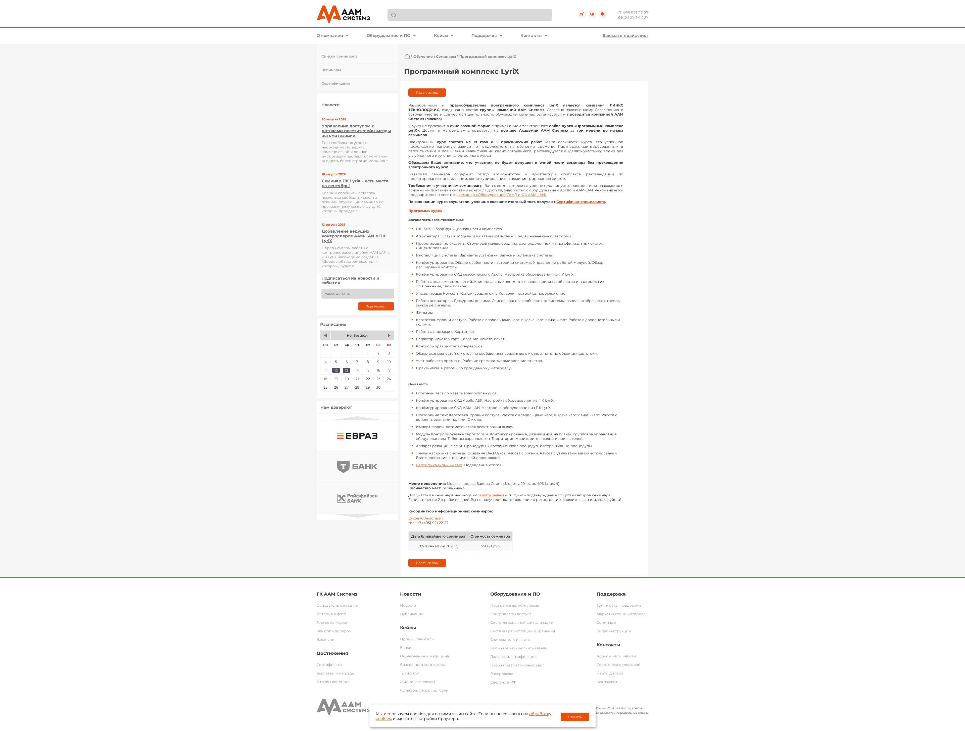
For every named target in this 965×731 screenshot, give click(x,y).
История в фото (331, 614)
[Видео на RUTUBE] (582, 14)
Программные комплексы (514, 605)
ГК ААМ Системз (337, 594)
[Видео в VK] (592, 14)
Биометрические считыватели (519, 648)
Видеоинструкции (614, 631)
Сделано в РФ (503, 682)
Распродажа (501, 673)
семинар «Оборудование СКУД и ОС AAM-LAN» (503, 194)
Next (357, 516)
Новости (410, 594)
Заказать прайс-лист (625, 35)
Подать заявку (427, 92)
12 (336, 370)
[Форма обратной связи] (603, 14)
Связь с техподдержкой (619, 664)
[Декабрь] (389, 335)
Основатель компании (337, 605)
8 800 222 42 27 (632, 17)
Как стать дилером (334, 631)
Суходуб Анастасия (426, 518)
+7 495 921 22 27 (632, 12)
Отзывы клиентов (333, 682)
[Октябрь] (325, 335)
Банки (405, 647)
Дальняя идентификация (513, 656)
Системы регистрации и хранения (522, 631)
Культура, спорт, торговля (424, 690)
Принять (575, 717)
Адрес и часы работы (616, 656)
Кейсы (441, 35)
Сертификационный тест (439, 465)
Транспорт (410, 673)
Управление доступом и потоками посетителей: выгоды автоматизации (356, 131)
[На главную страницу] (407, 57)
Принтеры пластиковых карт (517, 665)
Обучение (423, 56)
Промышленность (417, 639)
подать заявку (491, 495)
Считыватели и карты (510, 639)
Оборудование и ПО (388, 35)
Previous (357, 418)
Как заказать (608, 682)
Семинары (446, 56)
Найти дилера (610, 673)
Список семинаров (339, 56)
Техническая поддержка (619, 605)
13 (346, 370)
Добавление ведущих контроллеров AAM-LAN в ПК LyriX (353, 236)
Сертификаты (329, 664)
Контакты (531, 35)
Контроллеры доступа (511, 614)
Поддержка (484, 35)
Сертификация (335, 83)
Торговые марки (332, 622)
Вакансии (325, 639)
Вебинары (331, 70)
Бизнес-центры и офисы (423, 664)
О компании (330, 35)
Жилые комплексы (417, 682)
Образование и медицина (424, 656)
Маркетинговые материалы (622, 614)
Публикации (412, 614)
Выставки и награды (336, 673)
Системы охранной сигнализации (521, 622)
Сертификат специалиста (580, 201)
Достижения (332, 653)
